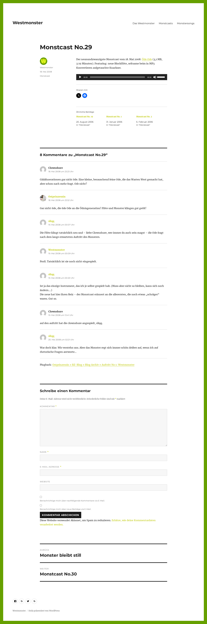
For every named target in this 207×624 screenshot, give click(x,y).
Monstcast (45, 76)
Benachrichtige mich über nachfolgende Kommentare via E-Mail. (72, 500)
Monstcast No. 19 (84, 116)
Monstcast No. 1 (114, 116)
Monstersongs (185, 23)
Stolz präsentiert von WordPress (44, 610)
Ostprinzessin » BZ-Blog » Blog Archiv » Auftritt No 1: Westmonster (93, 364)
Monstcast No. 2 (144, 116)
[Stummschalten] (154, 77)
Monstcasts (166, 23)
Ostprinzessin (56, 196)
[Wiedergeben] (80, 77)
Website (45, 481)
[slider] (161, 77)
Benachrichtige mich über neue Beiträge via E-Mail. (65, 509)
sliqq (51, 221)
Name (44, 452)
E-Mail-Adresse (50, 467)
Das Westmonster (144, 23)
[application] (121, 77)
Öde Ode (147, 59)
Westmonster (28, 22)
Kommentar (48, 406)
